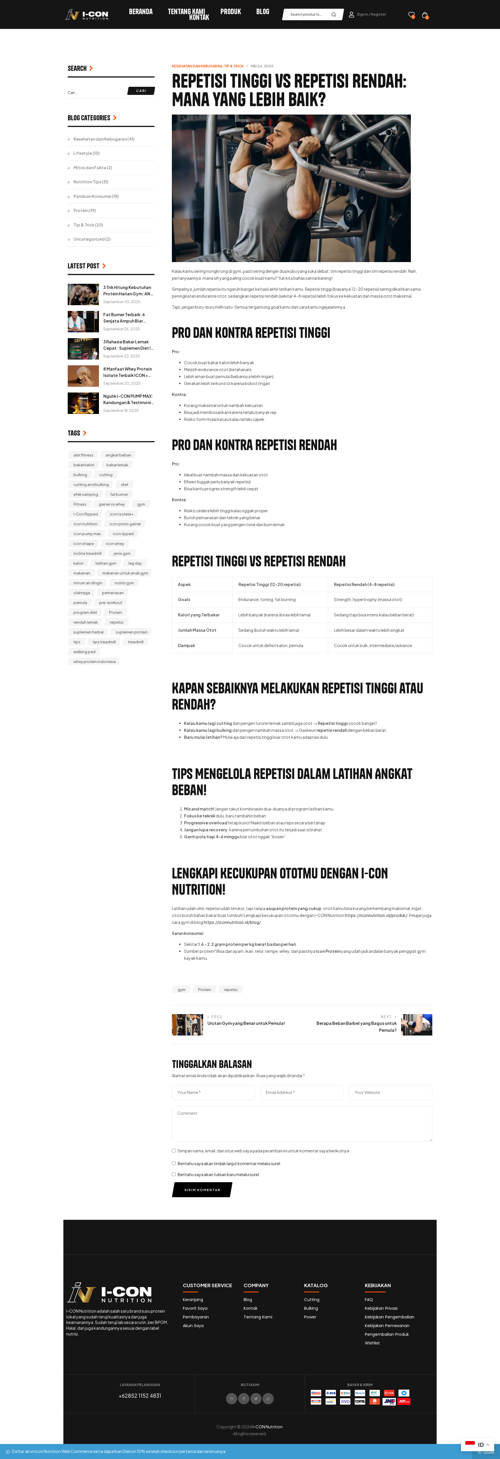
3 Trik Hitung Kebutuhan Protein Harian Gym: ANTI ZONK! (128, 294)
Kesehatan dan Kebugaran (197, 66)
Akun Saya (193, 1326)
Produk (230, 11)
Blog (262, 11)
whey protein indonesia (94, 661)
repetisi (231, 989)
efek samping (85, 494)
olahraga (81, 592)
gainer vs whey (112, 504)
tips (76, 642)
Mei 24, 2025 (262, 66)
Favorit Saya (195, 1308)
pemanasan (113, 592)
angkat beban (118, 455)
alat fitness (83, 455)
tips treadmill (104, 642)
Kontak (199, 17)
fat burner (119, 494)
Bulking (311, 1308)
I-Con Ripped (85, 514)
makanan (81, 573)
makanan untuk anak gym (125, 573)
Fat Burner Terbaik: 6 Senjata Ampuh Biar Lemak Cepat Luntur (124, 321)
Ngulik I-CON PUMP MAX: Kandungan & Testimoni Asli (128, 402)
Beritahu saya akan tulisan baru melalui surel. (219, 1174)
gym (181, 989)
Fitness (80, 504)
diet (124, 484)
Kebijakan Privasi (381, 1308)
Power (310, 1317)
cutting (106, 474)
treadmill (136, 642)
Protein (204, 989)
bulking (80, 474)
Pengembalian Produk (387, 1334)
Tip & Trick (234, 66)
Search (335, 14)
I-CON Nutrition (268, 1426)
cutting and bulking (91, 484)
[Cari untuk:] (111, 92)
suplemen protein (132, 632)
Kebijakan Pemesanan (387, 1326)
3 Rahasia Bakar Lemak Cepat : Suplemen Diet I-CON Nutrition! (128, 348)
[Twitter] (256, 1398)
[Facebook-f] (243, 1398)
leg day (135, 563)
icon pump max (87, 533)
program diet (85, 612)
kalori (78, 563)
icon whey (115, 543)
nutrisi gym (124, 583)
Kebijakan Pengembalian (389, 1317)
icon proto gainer (125, 524)
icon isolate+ (121, 514)
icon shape (83, 543)
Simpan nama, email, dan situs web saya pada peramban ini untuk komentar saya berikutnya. (264, 1150)
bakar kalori (83, 465)
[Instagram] (231, 1398)
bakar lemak (117, 465)
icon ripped (123, 533)
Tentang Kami (186, 11)
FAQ (369, 1300)
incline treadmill (87, 553)
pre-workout (110, 602)
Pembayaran (196, 1317)
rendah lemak (85, 622)
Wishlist (372, 1343)
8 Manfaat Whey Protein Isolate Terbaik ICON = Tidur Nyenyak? (127, 375)
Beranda (140, 11)
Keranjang (193, 1300)
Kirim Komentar (202, 1190)
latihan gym (105, 563)
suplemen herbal (88, 632)
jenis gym (122, 553)
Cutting (311, 1300)
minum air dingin (87, 583)
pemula (80, 602)
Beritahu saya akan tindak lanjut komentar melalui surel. (229, 1163)
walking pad (84, 651)
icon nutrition (85, 524)
